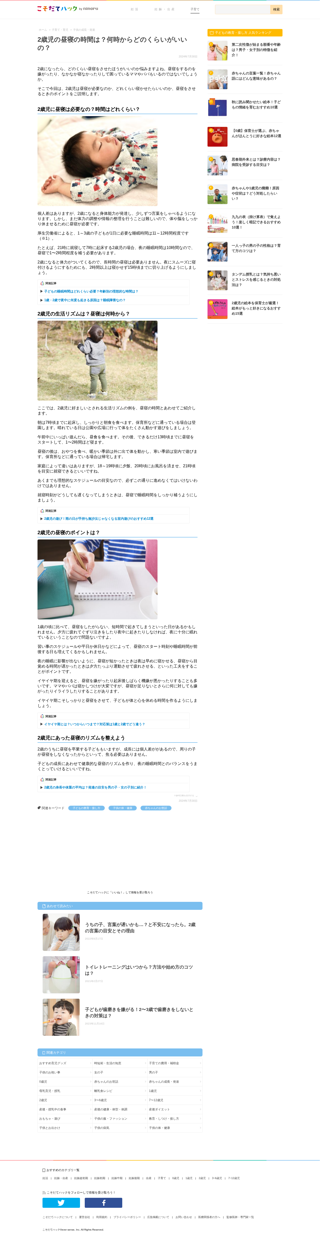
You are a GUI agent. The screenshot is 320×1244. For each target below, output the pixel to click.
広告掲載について (158, 1217)
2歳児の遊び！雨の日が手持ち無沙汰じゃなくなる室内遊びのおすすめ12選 (99, 518)
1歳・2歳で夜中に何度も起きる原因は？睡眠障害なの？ (85, 300)
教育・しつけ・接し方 (164, 1118)
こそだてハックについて (57, 1217)
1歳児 (153, 1091)
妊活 (135, 9)
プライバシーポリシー (127, 1217)
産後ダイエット (159, 1109)
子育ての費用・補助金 (164, 1063)
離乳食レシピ (103, 1091)
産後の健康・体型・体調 (110, 1109)
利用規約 (101, 1217)
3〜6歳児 (100, 1100)
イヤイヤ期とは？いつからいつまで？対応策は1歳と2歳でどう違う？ (94, 724)
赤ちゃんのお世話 (156, 807)
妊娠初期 (99, 1178)
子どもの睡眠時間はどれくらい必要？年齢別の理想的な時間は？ (91, 291)
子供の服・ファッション (110, 1118)
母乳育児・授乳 (49, 1091)
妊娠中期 (117, 1178)
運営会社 (84, 1217)
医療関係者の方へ (209, 1217)
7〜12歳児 (156, 1100)
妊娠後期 (134, 1178)
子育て (195, 9)
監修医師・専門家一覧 (240, 1217)
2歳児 (43, 1100)
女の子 (98, 1072)
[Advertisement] (75, 848)
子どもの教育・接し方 (86, 807)
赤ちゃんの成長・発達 (164, 1081)
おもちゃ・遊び (49, 1118)
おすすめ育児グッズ (52, 1063)
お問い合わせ (184, 1217)
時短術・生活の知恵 (107, 1063)
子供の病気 (101, 1128)
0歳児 (43, 1081)
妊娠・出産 (165, 9)
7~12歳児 (234, 1178)
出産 (149, 1178)
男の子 (153, 1072)
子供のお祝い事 (49, 1072)
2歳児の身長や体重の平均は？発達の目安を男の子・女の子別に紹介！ (95, 787)
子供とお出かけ (49, 1128)
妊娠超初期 (81, 1178)
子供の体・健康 (122, 807)
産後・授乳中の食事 (52, 1109)
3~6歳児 (217, 1178)
